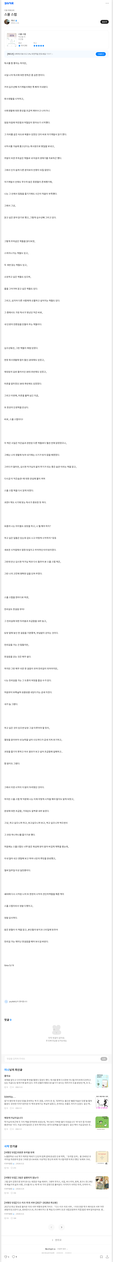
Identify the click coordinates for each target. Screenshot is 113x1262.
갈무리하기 (101, 1256)
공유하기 (107, 1256)
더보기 (107, 3)
